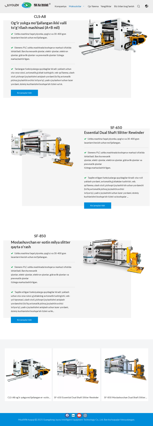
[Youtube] (79, 415)
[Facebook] (67, 415)
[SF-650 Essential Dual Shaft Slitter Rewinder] (76, 371)
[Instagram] (85, 415)
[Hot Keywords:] (138, 6)
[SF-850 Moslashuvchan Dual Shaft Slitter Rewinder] (124, 365)
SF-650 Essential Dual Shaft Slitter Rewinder (76, 397)
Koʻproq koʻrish (24, 93)
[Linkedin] (73, 415)
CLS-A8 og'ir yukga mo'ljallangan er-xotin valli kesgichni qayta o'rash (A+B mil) (28, 397)
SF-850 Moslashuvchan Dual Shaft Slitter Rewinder (124, 397)
